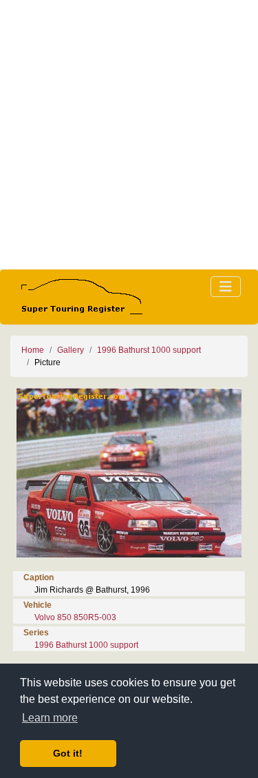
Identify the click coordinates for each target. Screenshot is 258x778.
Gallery (70, 350)
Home (32, 350)
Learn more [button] (50, 718)
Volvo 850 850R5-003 (75, 617)
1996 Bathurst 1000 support (149, 350)
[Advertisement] (129, 135)
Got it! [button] (68, 753)
